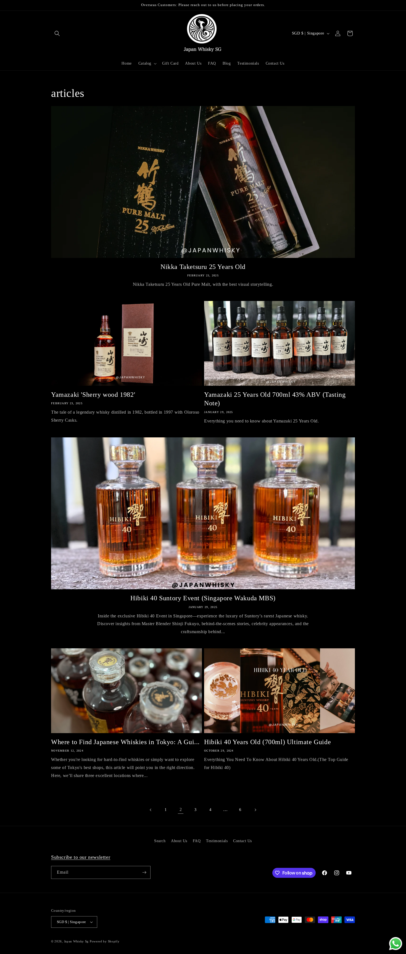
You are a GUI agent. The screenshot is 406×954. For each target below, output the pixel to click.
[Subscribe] (144, 872)
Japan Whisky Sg (76, 941)
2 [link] (181, 809)
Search (160, 841)
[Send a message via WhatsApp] (395, 943)
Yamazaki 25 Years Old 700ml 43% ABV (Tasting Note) (275, 399)
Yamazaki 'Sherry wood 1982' (93, 394)
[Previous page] (151, 810)
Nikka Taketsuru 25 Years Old (203, 266)
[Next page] (255, 810)
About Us (179, 841)
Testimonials (217, 841)
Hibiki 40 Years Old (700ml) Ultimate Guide (267, 742)
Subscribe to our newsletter (80, 857)
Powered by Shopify (105, 941)
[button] (57, 33)
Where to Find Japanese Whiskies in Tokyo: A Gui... (125, 742)
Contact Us (242, 841)
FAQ (197, 841)
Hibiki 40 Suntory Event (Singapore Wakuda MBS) (203, 598)
